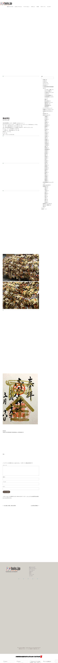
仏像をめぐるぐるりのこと (48, 111)
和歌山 (46, 193)
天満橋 (46, 139)
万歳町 (46, 116)
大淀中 (46, 132)
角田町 (46, 169)
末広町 (46, 150)
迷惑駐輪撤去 (47, 105)
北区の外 (44, 113)
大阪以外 (44, 186)
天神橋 (46, 140)
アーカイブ (43, 207)
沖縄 (45, 197)
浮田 (45, 159)
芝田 (45, 163)
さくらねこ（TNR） (48, 89)
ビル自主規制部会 (48, 95)
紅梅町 (46, 162)
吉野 (45, 192)
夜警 (45, 99)
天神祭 (46, 142)
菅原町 (46, 166)
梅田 (45, 155)
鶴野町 (46, 179)
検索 (42, 76)
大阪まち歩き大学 (46, 185)
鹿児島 (46, 202)
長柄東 (46, 176)
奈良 (45, 196)
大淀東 (46, 133)
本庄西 (46, 152)
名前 (4, 476)
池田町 (46, 156)
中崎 (45, 120)
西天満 (46, 167)
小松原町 (46, 145)
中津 (45, 123)
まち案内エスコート (48, 92)
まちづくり (45, 83)
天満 (45, 137)
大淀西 (46, 135)
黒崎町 (46, 180)
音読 (44, 206)
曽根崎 (46, 147)
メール (4, 481)
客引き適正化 (47, 100)
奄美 (45, 195)
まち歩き (44, 85)
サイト (4, 486)
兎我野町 (46, 125)
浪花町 (46, 157)
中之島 (46, 119)
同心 (45, 127)
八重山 (46, 190)
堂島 (45, 130)
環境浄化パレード (48, 102)
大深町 (46, 136)
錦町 (45, 173)
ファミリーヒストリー (47, 108)
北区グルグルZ (45, 115)
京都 (8, 119)
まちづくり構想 (47, 90)
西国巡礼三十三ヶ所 (46, 203)
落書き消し (47, 103)
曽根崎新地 (47, 149)
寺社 (3, 454)
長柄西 (46, 177)
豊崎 (45, 170)
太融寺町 (46, 143)
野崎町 (46, 172)
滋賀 (45, 199)
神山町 (46, 160)
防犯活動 (46, 106)
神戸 (45, 200)
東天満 (46, 153)
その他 (44, 80)
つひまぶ (44, 82)
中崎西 (46, 122)
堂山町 (46, 129)
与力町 (46, 117)
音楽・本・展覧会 (46, 205)
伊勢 (45, 189)
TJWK (44, 79)
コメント (5, 465)
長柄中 (46, 175)
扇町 (45, 146)
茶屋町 (46, 165)
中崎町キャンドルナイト (47, 109)
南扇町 (46, 126)
